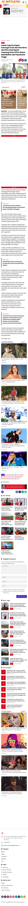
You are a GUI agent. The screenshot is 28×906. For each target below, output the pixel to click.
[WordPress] (10, 897)
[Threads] (19, 897)
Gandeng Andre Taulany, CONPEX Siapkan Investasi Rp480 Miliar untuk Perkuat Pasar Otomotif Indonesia (17, 671)
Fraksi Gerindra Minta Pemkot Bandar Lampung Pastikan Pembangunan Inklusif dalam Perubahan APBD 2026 (7, 508)
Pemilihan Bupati (18, 476)
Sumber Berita (5, 482)
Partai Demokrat (7, 476)
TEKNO (3, 854)
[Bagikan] (25, 60)
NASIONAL (3, 859)
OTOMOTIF (4, 856)
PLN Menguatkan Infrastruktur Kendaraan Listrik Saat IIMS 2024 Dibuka (13, 263)
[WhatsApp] (25, 492)
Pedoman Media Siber (7, 885)
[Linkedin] (16, 897)
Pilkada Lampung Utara (8, 478)
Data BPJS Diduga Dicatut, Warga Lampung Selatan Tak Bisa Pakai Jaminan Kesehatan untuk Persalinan (7, 538)
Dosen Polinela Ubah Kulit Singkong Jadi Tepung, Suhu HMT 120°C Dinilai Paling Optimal (20, 523)
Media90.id (3, 59)
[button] (23, 2)
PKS (18, 478)
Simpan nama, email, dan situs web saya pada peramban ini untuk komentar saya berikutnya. (14, 591)
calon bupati (20, 475)
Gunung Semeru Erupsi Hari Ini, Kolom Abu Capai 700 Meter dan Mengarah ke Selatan (15, 700)
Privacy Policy (4, 888)
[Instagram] (13, 897)
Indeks (2, 883)
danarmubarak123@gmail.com (12, 845)
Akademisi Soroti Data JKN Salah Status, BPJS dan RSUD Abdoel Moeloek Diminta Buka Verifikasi (21, 508)
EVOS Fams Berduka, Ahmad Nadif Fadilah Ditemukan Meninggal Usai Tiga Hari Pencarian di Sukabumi (16, 694)
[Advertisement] (14, 23)
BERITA (3, 42)
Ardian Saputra (10, 475)
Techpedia (5, 877)
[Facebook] (17, 492)
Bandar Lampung (7, 872)
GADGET (5, 874)
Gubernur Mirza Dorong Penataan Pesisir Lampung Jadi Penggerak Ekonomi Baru (7, 552)
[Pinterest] (8, 897)
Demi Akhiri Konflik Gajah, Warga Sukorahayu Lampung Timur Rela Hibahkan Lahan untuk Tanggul (7, 523)
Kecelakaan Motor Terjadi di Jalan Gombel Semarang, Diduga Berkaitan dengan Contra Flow (16, 688)
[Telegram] (22, 492)
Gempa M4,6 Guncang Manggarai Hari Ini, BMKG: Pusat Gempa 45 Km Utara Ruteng (16, 682)
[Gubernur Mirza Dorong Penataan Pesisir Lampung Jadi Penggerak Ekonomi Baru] (7, 545)
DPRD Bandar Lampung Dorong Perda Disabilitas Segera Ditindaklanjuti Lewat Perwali (21, 538)
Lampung (5, 867)
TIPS (2, 861)
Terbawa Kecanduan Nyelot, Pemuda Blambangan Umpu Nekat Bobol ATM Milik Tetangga (14, 207)
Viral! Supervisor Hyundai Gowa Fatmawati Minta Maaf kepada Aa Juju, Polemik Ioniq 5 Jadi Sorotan (16, 677)
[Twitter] (19, 492)
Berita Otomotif (7, 870)
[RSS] (24, 897)
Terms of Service (5, 890)
